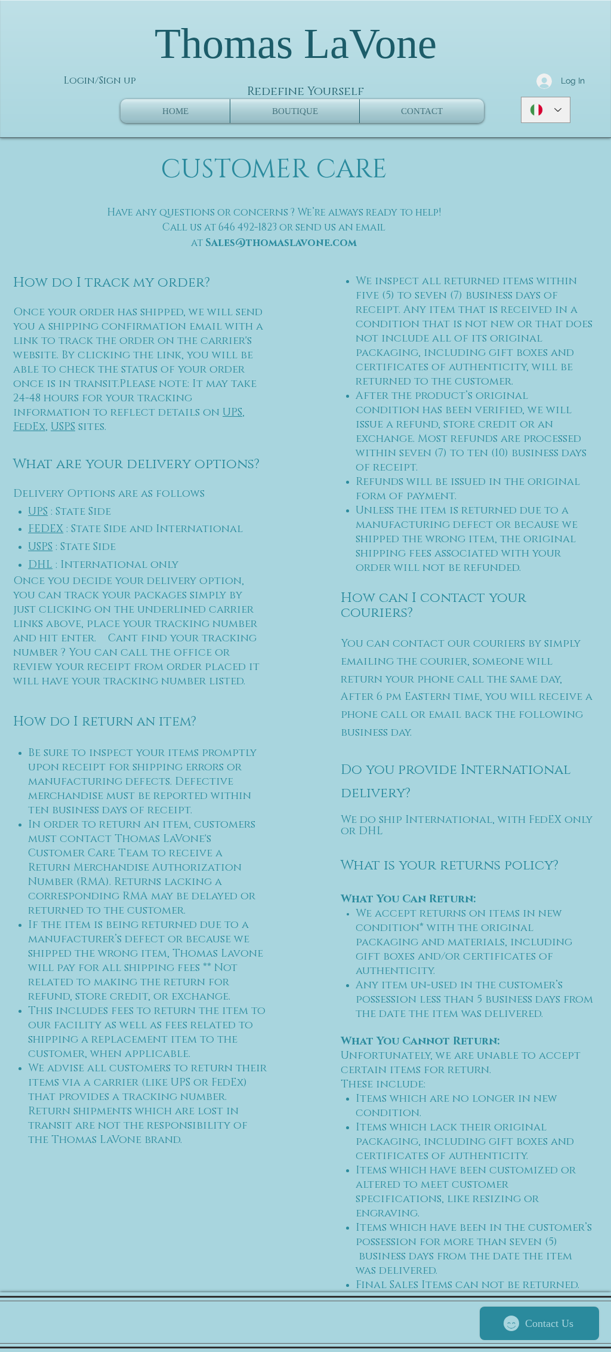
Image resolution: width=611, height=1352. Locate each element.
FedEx (29, 427)
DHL (40, 565)
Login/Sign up (100, 80)
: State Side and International (153, 529)
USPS (63, 427)
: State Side (79, 512)
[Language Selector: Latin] (545, 110)
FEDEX (45, 529)
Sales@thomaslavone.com (281, 243)
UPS (232, 412)
